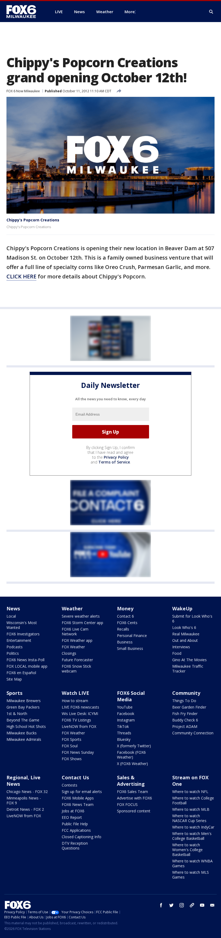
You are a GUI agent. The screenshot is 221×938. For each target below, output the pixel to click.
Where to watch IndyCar (193, 827)
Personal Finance (132, 635)
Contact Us (75, 777)
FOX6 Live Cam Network (75, 631)
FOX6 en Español (21, 672)
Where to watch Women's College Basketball (187, 849)
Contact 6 (125, 616)
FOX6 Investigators (23, 633)
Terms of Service (114, 462)
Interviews (181, 646)
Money (125, 608)
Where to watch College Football (193, 800)
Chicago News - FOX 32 (27, 791)
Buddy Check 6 (185, 720)
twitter (171, 905)
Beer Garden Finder (189, 707)
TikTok (123, 726)
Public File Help (75, 823)
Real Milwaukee (185, 633)
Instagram (126, 720)
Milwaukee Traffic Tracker (187, 669)
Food (176, 653)
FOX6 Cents (127, 622)
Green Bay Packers (23, 707)
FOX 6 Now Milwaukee (23, 91)
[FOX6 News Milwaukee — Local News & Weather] (24, 11)
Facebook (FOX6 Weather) (131, 755)
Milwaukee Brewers (23, 700)
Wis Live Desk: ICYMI (80, 713)
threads (192, 905)
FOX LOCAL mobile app (26, 666)
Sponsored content (133, 810)
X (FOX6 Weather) (132, 763)
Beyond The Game (22, 720)
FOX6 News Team (78, 804)
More (130, 11)
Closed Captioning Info (81, 836)
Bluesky (123, 739)
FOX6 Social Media (131, 696)
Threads (124, 732)
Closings (69, 653)
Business (125, 642)
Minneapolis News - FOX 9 (23, 800)
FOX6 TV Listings (76, 720)
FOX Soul (70, 745)
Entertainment (18, 640)
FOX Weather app (77, 640)
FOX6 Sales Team (132, 791)
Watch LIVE (75, 693)
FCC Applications (76, 830)
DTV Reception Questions (75, 846)
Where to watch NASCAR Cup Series (189, 818)
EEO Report (72, 817)
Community (186, 693)
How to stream (75, 700)
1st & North (16, 713)
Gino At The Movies (189, 659)
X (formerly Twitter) (134, 745)
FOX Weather (73, 646)
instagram (181, 905)
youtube (202, 905)
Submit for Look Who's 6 (192, 619)
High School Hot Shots (26, 726)
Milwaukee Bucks (21, 732)
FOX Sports (71, 739)
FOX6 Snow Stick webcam (76, 669)
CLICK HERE (21, 276)
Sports (14, 693)
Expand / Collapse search (211, 12)
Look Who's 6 (184, 627)
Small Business (130, 648)
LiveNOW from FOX (79, 726)
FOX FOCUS (127, 804)
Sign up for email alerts (82, 791)
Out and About (185, 640)
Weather (72, 608)
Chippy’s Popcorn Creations (32, 219)
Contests (69, 785)
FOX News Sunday (78, 752)
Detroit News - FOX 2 (25, 809)
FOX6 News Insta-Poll (25, 659)
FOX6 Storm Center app (82, 622)
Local (11, 616)
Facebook (125, 713)
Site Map (14, 679)
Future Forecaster (77, 659)
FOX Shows (72, 758)
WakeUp (182, 608)
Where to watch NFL (190, 791)
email (212, 905)
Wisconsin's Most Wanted (21, 625)
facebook (161, 905)
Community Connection (192, 732)
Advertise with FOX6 (134, 798)
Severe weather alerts (81, 616)
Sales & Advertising (131, 780)
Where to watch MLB (190, 809)
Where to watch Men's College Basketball (192, 836)
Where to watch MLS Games (190, 875)
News (13, 608)
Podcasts (14, 646)
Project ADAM (184, 726)
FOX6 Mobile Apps (78, 798)
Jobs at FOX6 (73, 810)
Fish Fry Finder (185, 713)
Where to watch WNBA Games (192, 863)
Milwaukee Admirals (23, 739)
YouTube (125, 707)
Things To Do (184, 700)
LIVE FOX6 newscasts (80, 707)
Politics (12, 653)
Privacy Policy (116, 457)
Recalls (123, 629)
